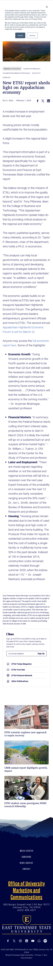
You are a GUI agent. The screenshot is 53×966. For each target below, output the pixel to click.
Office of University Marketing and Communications (26, 890)
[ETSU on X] (14, 941)
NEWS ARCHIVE (26, 863)
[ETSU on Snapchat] (39, 941)
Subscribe (26, 857)
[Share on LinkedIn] (48, 101)
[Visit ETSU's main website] (26, 924)
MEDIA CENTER (26, 851)
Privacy (38, 955)
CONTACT (27, 869)
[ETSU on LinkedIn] (26, 941)
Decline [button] (32, 35)
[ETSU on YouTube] (32, 941)
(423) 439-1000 (7, 949)
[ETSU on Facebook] (8, 941)
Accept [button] (20, 35)
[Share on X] (43, 101)
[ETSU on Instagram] (20, 941)
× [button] (46, 5)
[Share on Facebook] (37, 101)
